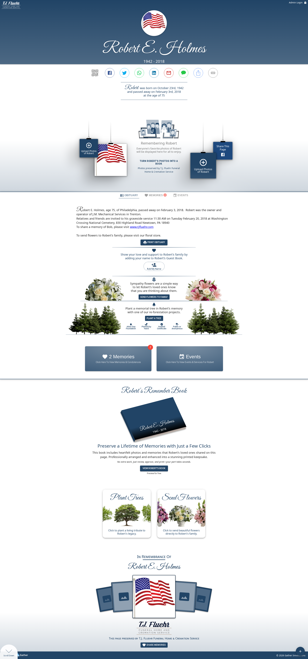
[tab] (129, 195)
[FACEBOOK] (110, 73)
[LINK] (213, 73)
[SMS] (183, 73)
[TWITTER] (124, 73)
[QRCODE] (95, 73)
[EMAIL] (169, 73)
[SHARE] (198, 73)
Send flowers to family (154, 297)
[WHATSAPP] (139, 73)
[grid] (154, 151)
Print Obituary (156, 242)
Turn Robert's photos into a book (159, 162)
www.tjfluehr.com (142, 227)
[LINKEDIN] (154, 73)
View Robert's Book (154, 468)
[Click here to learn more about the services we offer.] (154, 628)
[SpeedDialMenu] (300, 651)
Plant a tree (154, 318)
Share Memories (156, 645)
